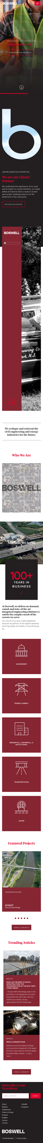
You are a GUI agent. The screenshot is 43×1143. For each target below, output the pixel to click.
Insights (5, 1117)
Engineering (6, 1109)
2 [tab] (18, 918)
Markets (5, 1107)
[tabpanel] (21, 881)
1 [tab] (15, 918)
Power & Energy (7, 1112)
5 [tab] (27, 918)
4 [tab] (24, 918)
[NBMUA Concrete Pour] (21, 1035)
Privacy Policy (21, 1138)
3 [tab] (21, 918)
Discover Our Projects (20, 52)
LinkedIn (24, 1104)
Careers (4, 1120)
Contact (5, 1123)
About (4, 1104)
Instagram (24, 1107)
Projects (5, 1115)
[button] (37, 3)
